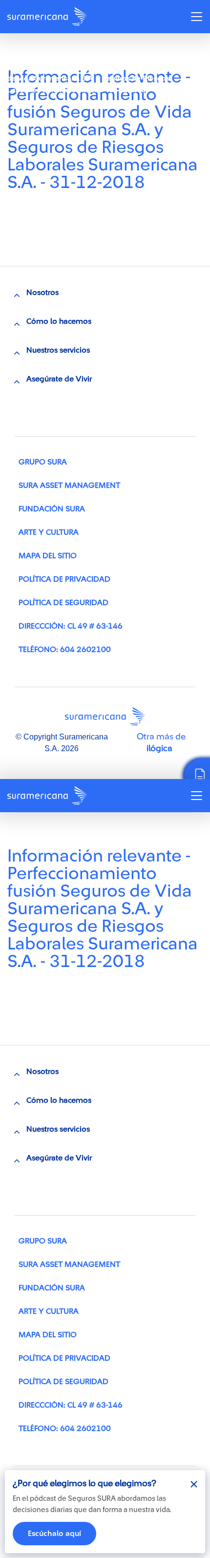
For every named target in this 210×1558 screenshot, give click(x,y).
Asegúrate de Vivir (59, 379)
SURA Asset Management (69, 485)
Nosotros (42, 292)
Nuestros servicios (58, 350)
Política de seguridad (63, 603)
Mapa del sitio (48, 556)
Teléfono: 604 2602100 (65, 649)
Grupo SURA (43, 462)
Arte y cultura (49, 532)
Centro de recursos (52, 55)
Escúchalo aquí (54, 1533)
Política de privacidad (64, 579)
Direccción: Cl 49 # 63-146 (71, 626)
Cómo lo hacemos (58, 321)
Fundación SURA (52, 509)
